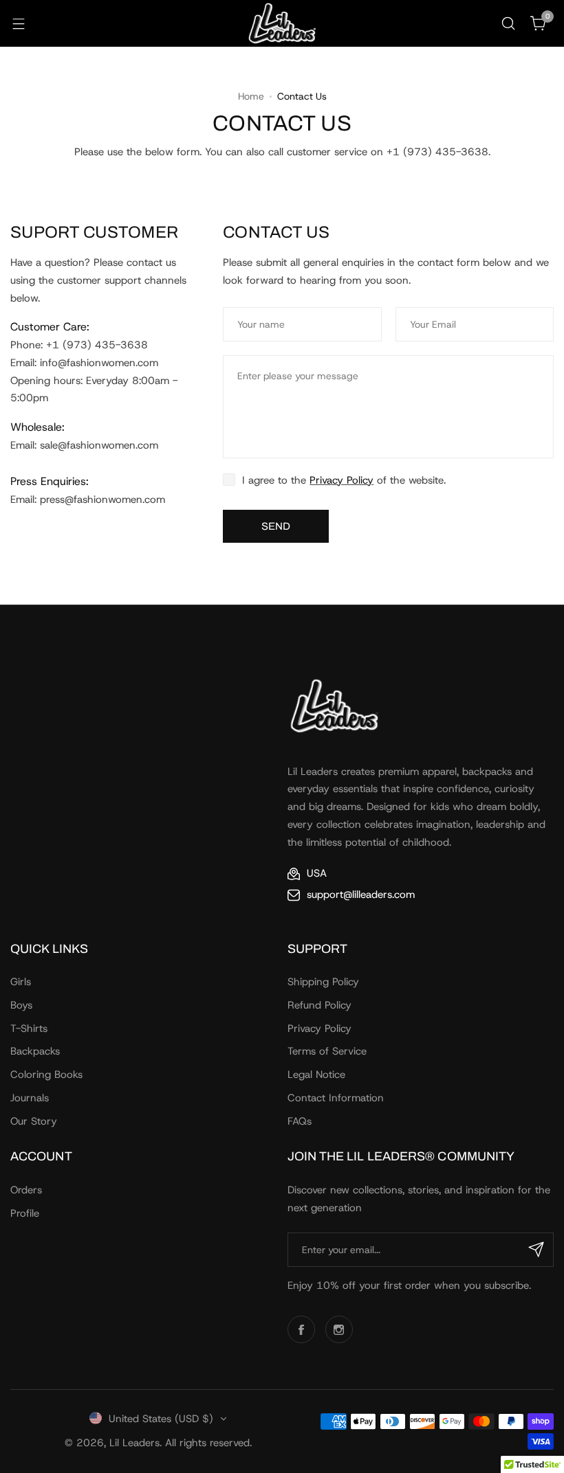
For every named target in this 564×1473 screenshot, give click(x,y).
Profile (24, 1213)
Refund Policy (319, 1005)
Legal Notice (316, 1074)
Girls (20, 982)
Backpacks (35, 1051)
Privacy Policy (319, 1028)
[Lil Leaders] (282, 23)
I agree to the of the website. (344, 480)
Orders (26, 1190)
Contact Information (336, 1098)
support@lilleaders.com (361, 894)
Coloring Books (46, 1074)
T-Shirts (28, 1028)
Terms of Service (327, 1051)
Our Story (33, 1121)
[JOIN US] (536, 1250)
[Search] (508, 23)
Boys (21, 1005)
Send (275, 526)
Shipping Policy (323, 982)
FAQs (300, 1121)
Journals (29, 1098)
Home (251, 96)
